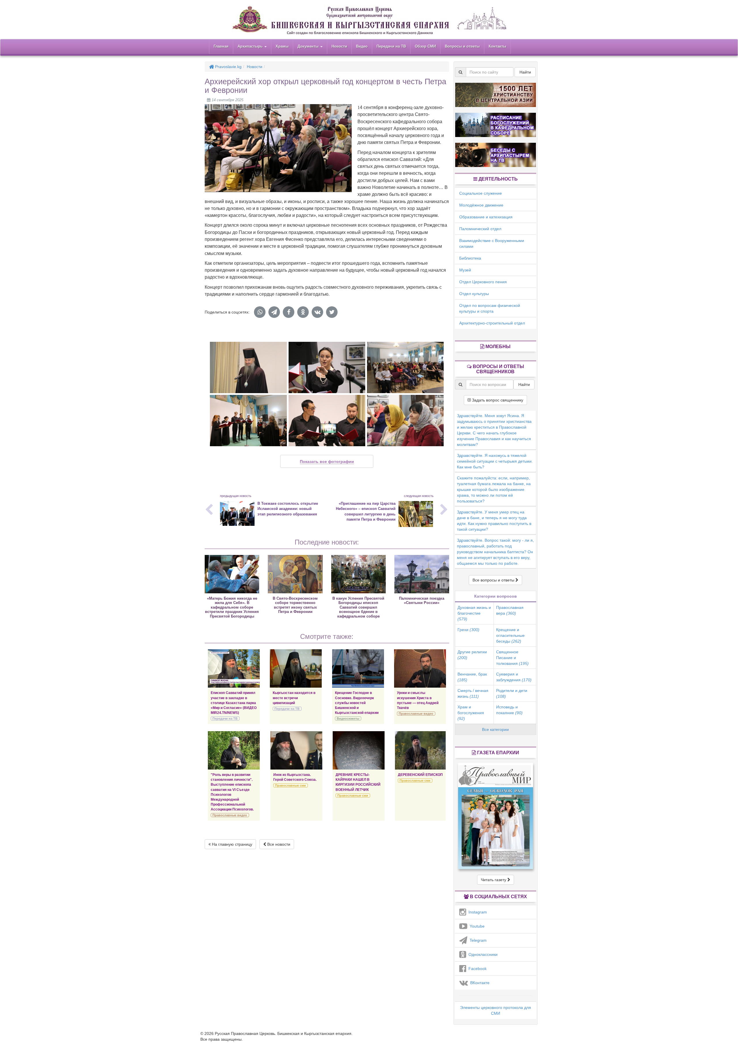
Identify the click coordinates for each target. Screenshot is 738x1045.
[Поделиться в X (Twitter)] (332, 312)
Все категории (495, 729)
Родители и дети (511, 693)
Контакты (497, 46)
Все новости (278, 844)
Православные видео (416, 713)
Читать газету (494, 879)
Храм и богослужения (471, 713)
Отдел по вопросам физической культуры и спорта (489, 308)
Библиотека (470, 258)
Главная (221, 46)
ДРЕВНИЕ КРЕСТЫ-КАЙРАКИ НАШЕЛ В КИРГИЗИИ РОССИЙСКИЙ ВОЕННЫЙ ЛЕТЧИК (358, 782)
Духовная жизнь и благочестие (474, 613)
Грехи (468, 629)
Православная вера (510, 610)
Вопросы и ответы (462, 46)
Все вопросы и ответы (493, 580)
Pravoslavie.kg (228, 66)
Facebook (476, 968)
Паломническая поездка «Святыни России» (421, 600)
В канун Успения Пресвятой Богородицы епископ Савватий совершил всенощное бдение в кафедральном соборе (358, 607)
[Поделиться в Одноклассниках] (303, 312)
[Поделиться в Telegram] (274, 312)
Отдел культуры (474, 293)
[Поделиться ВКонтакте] (317, 312)
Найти (525, 72)
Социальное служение (480, 193)
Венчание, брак (472, 677)
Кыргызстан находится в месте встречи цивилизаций (294, 698)
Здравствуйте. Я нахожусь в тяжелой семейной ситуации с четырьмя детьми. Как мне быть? (495, 461)
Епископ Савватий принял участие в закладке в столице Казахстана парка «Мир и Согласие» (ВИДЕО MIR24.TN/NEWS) (234, 703)
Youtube (476, 926)
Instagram (476, 912)
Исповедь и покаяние (509, 710)
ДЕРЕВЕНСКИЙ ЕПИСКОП (420, 775)
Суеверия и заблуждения (514, 677)
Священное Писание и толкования (512, 658)
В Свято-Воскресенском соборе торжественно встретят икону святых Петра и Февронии (295, 605)
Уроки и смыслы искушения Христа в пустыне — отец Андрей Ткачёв (417, 700)
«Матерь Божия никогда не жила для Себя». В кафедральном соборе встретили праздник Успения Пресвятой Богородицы (232, 607)
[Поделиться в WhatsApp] (260, 312)
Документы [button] (309, 46)
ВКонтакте (479, 982)
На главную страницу (231, 844)
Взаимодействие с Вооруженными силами (491, 243)
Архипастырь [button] (251, 46)
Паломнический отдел (480, 228)
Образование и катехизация (486, 217)
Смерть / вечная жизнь (473, 693)
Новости (339, 46)
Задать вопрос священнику (497, 400)
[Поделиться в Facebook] (288, 312)
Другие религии (472, 655)
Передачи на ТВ (391, 46)
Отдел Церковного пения (483, 281)
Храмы (282, 46)
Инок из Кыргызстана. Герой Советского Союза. (295, 777)
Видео (362, 46)
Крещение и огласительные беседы (510, 635)
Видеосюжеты (348, 718)
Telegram (477, 940)
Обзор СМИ (425, 46)
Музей (465, 270)
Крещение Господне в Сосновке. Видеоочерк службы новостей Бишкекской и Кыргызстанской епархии (357, 703)
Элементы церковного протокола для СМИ (495, 1010)
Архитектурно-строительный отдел (492, 323)
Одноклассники (482, 954)
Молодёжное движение (481, 205)
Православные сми (290, 785)
